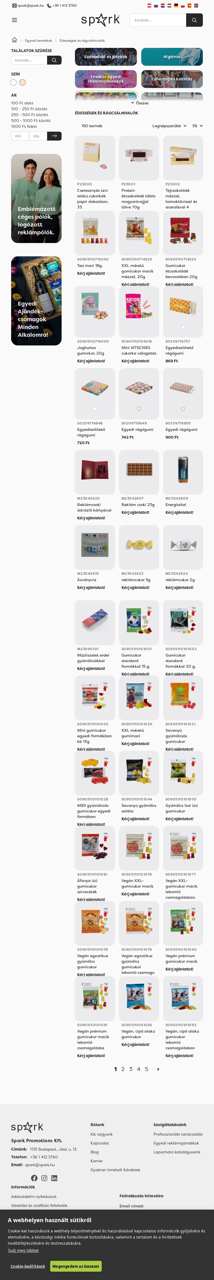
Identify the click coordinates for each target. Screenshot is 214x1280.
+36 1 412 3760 (65, 5)
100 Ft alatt (22, 102)
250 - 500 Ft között (29, 114)
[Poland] (183, 5)
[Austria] (149, 5)
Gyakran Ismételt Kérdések (115, 1169)
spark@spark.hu (40, 1164)
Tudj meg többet (23, 1250)
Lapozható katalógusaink (177, 1151)
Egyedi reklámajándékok (176, 1143)
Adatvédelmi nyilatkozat (34, 1196)
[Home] (14, 40)
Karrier (97, 1160)
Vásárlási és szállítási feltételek (39, 1205)
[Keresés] (54, 60)
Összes (142, 102)
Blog (95, 1151)
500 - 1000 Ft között (31, 120)
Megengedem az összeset (75, 1266)
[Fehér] (13, 82)
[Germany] (176, 5)
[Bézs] (22, 82)
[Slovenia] (156, 5)
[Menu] (14, 20)
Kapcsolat (100, 1143)
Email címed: (132, 1205)
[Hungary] (169, 5)
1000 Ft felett (24, 126)
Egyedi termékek (38, 40)
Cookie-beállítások (28, 1266)
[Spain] (189, 5)
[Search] (194, 20)
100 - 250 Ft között (29, 108)
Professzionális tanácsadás (178, 1134)
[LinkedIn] (54, 1177)
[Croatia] (162, 5)
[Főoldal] (44, 1127)
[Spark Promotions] (100, 20)
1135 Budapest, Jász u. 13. (53, 1149)
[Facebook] (34, 1177)
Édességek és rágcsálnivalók (82, 40)
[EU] (198, 5)
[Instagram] (44, 1177)
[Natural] (139, 409)
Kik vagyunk (102, 1134)
